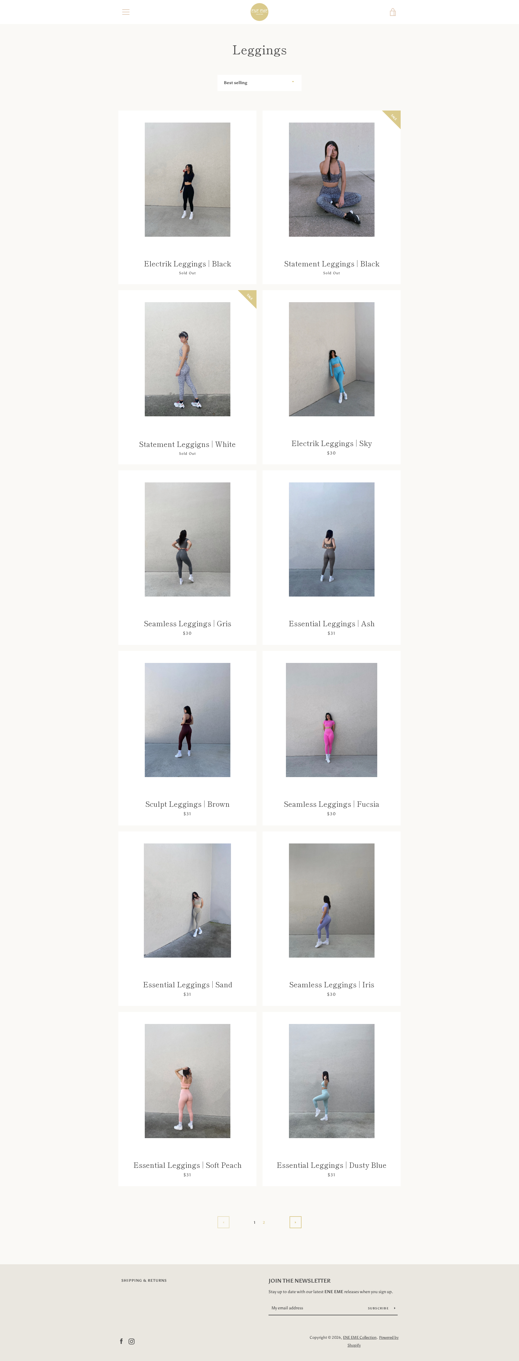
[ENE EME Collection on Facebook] (121, 1341)
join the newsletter (300, 1280)
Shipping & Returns (144, 1280)
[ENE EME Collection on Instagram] (132, 1341)
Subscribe (379, 1308)
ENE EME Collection (360, 1337)
